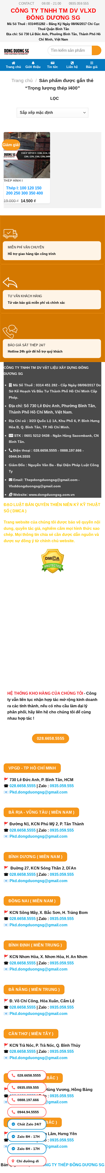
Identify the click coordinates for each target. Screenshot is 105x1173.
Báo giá (91, 66)
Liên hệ (72, 66)
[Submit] (96, 50)
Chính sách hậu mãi (27, 643)
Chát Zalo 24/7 (28, 1124)
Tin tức (52, 66)
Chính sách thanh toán (30, 618)
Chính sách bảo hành (29, 669)
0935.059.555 (27, 1087)
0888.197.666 (27, 1100)
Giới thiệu (33, 66)
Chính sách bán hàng (29, 610)
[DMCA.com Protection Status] (52, 561)
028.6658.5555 (28, 1075)
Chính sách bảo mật (27, 635)
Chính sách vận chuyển (31, 626)
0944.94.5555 (27, 1112)
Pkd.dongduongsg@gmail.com (38, 792)
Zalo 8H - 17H (28, 1137)
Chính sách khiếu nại (28, 652)
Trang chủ (13, 66)
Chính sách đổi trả (26, 661)
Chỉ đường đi (27, 1161)
